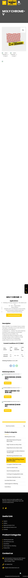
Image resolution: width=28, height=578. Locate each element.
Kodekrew (25, 576)
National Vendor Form (9, 525)
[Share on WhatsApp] (16, 366)
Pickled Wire (7, 548)
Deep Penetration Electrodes (14, 448)
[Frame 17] (14, 374)
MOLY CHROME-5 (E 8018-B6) (12, 391)
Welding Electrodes (10, 436)
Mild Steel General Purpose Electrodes (14, 440)
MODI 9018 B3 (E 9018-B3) (13, 405)
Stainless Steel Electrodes (14, 477)
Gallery (5, 523)
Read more (7, 383)
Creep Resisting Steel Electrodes (15, 460)
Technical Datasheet (14, 315)
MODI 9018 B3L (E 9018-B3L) (13, 378)
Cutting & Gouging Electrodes (15, 474)
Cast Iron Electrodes (12, 467)
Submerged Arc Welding (11, 483)
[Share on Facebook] (10, 366)
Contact (6, 529)
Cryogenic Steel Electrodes (14, 464)
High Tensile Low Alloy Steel (14, 444)
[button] (24, 29)
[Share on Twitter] (14, 366)
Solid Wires (8, 487)
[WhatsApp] (26, 288)
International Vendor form (10, 527)
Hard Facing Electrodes (13, 471)
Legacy (5, 521)
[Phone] (26, 292)
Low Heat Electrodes (10, 480)
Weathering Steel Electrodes (14, 455)
